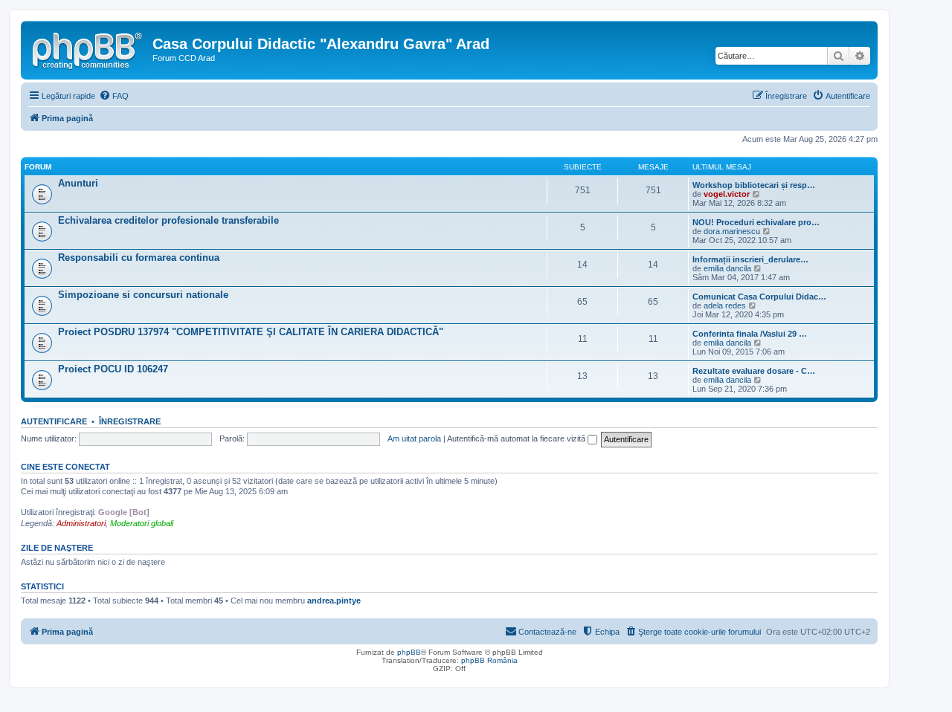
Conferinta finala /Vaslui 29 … (749, 333)
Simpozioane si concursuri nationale (143, 294)
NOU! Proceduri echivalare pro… (756, 222)
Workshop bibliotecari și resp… (753, 185)
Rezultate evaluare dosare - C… (753, 370)
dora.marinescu (732, 231)
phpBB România (489, 660)
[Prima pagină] (88, 48)
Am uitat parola (414, 438)
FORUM (38, 167)
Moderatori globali (141, 523)
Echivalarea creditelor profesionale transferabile (168, 220)
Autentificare (54, 421)
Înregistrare (130, 421)
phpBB (409, 652)
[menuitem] (114, 96)
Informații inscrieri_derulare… (750, 259)
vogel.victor (727, 194)
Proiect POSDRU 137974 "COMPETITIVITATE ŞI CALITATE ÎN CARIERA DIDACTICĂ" (250, 331)
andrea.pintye (334, 600)
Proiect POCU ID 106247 (113, 369)
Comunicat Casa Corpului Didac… (759, 296)
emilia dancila (727, 268)
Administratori (81, 523)
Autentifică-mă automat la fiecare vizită (517, 438)
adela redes (725, 305)
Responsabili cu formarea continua (138, 257)
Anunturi (78, 183)
